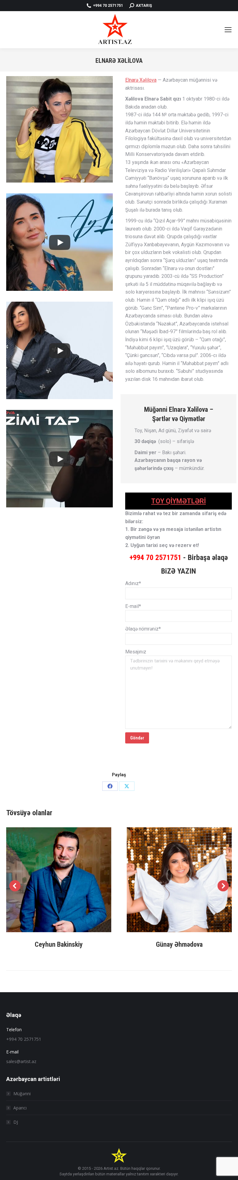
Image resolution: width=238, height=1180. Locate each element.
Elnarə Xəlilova (140, 80)
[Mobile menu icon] (228, 29)
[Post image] (58, 879)
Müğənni (22, 1093)
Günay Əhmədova (179, 944)
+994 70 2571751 (155, 557)
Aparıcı (20, 1108)
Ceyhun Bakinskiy (59, 944)
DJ (15, 1122)
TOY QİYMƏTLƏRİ (178, 501)
